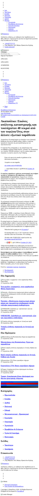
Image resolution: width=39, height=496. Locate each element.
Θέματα (7, 20)
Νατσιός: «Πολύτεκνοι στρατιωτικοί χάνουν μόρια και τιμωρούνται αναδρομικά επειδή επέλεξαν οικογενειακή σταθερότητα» (18, 303)
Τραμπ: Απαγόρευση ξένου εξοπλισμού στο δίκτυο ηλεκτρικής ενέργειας (17, 377)
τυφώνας (15, 267)
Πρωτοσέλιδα (10, 395)
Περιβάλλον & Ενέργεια (15, 24)
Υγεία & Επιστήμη (14, 25)
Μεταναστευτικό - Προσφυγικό (17, 414)
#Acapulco (24, 229)
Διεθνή (7, 19)
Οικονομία (8, 17)
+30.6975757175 (10, 43)
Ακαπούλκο (22, 267)
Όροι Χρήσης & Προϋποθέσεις (14, 486)
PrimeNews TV (13, 30)
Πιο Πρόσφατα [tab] (9, 272)
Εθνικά (7, 410)
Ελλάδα (7, 14)
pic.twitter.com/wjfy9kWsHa (13, 165)
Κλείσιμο (4, 52)
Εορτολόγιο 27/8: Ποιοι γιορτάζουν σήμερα (17, 366)
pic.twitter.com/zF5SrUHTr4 (13, 239)
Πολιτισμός (11, 27)
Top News (8, 12)
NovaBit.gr (20, 491)
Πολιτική (7, 15)
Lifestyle (11, 29)
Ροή (6, 10)
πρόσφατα (10, 267)
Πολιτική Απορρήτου (11, 484)
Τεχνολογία (11, 22)
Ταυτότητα (9, 445)
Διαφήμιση (9, 449)
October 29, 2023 (26, 242)
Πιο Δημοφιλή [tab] (9, 270)
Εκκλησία (8, 418)
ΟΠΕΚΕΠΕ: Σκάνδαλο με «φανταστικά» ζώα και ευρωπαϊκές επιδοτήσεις (18, 317)
